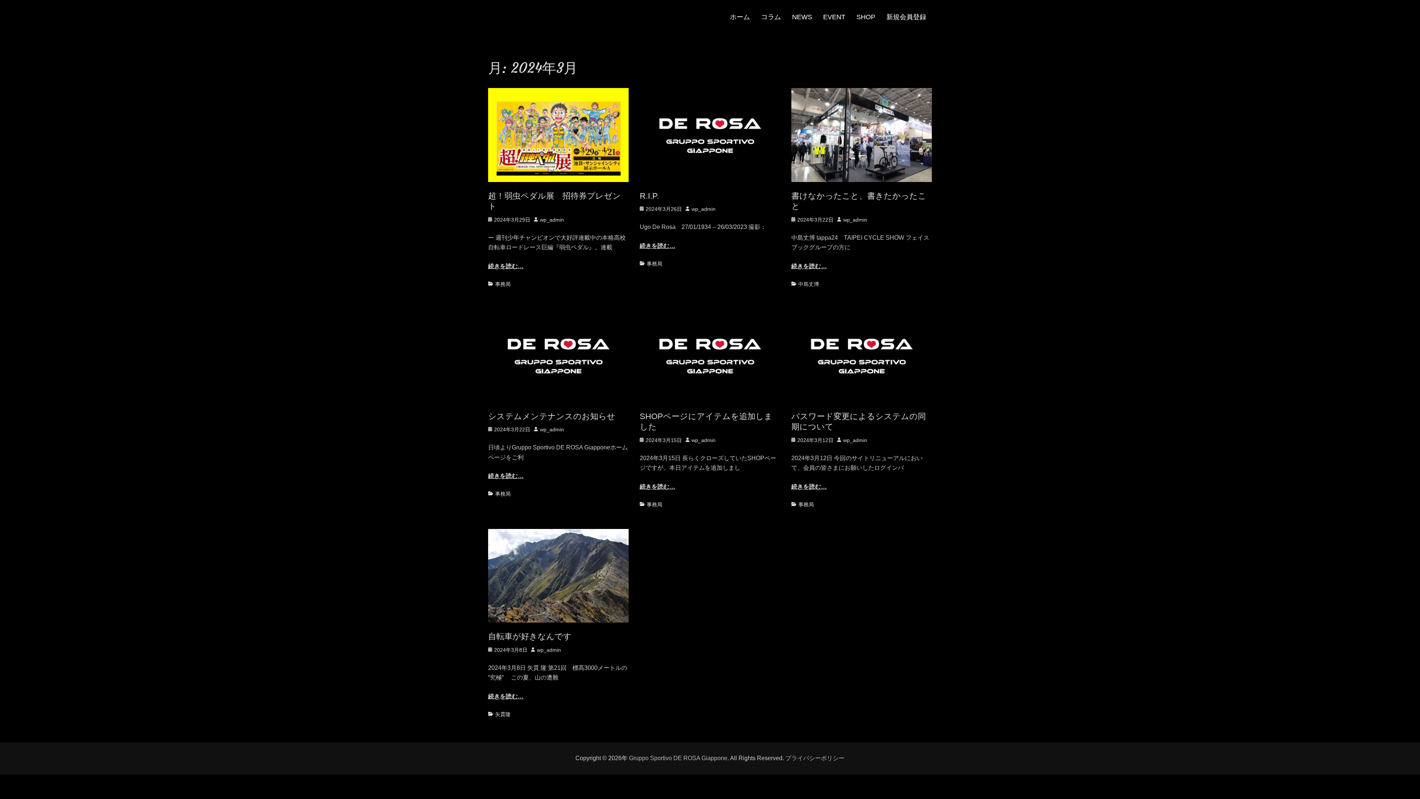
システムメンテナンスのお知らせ (551, 416)
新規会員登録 (906, 17)
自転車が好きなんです (530, 636)
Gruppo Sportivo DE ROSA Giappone (678, 758)
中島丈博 (808, 284)
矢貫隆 (503, 714)
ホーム (740, 17)
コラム (771, 17)
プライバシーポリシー (815, 758)
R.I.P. (649, 195)
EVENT (834, 17)
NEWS (802, 17)
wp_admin (552, 220)
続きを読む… (506, 266)
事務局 (503, 284)
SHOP (865, 17)
